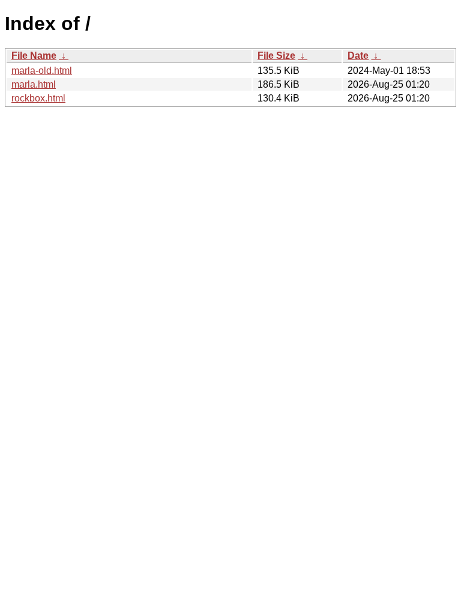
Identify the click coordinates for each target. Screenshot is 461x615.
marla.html (33, 84)
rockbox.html (38, 98)
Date (358, 55)
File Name (33, 55)
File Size (276, 55)
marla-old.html (41, 70)
